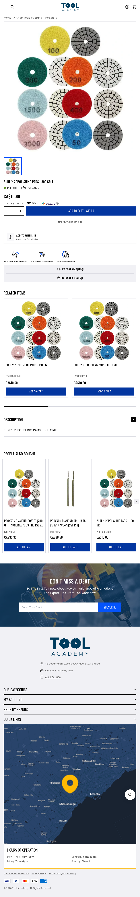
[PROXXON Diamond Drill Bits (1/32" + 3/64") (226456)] (70, 506)
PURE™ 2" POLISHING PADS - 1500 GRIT (28, 365)
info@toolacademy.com (59, 670)
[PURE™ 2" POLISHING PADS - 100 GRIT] (116, 506)
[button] (31, 203)
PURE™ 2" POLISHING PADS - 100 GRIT (95, 365)
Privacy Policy (39, 873)
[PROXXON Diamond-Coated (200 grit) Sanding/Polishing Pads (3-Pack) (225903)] (24, 506)
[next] (136, 501)
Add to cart (24, 547)
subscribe (110, 607)
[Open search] (12, 7)
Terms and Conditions (16, 873)
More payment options (70, 222)
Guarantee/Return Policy (62, 873)
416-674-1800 (53, 677)
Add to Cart (81, 211)
